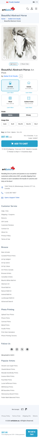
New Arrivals (5, 252)
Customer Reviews (7, 225)
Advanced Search (7, 301)
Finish (3, 111)
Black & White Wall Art (8, 280)
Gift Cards (4, 221)
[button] (36, 8)
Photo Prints (5, 318)
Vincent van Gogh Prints (9, 366)
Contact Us (5, 228)
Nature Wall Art (6, 291)
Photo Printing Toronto (9, 336)
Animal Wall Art (6, 294)
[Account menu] (32, 8)
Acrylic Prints (5, 328)
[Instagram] (17, 349)
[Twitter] (22, 349)
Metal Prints (5, 325)
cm (36, 136)
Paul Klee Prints (6, 380)
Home (3, 19)
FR (37, 2)
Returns (4, 218)
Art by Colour (5, 266)
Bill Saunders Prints (7, 390)
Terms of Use (5, 239)
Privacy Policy (6, 236)
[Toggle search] (27, 9)
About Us (4, 232)
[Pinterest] (27, 349)
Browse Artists (6, 273)
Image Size (5, 120)
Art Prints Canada (7, 270)
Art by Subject (6, 259)
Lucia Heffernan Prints (8, 383)
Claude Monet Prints (8, 369)
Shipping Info (27, 416)
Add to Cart (32, 433)
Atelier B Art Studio (14, 19)
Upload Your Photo (7, 314)
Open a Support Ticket (12, 197)
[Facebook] (12, 349)
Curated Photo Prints (8, 256)
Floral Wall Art (6, 287)
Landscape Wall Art (7, 298)
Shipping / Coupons (8, 214)
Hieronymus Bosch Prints (9, 394)
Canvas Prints (6, 321)
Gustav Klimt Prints (7, 376)
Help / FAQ (4, 211)
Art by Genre (5, 263)
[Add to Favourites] (4, 58)
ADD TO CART (21, 143)
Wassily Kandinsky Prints (9, 373)
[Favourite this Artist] (21, 76)
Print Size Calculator (8, 332)
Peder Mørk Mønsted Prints (10, 397)
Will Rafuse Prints (7, 387)
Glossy (28, 115)
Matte (10, 115)
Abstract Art (5, 284)
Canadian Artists (7, 277)
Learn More (10, 92)
